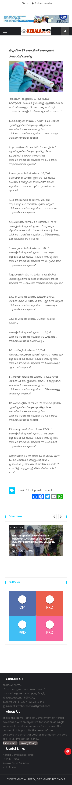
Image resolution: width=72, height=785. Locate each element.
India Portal (9, 767)
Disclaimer (10, 743)
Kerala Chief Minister (16, 763)
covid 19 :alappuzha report (35, 490)
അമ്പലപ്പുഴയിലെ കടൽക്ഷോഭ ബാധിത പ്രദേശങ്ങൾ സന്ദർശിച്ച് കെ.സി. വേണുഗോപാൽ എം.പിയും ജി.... (33, 540)
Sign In (25, 3)
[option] (36, 540)
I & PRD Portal (11, 759)
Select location (43, 3)
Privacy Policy (28, 743)
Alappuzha (16, 527)
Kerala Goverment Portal (18, 755)
